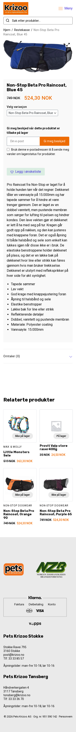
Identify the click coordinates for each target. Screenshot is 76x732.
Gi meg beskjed (54, 141)
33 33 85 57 (16, 658)
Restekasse (22, 30)
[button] (26, 171)
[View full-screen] (68, 44)
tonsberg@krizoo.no (16, 695)
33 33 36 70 (16, 699)
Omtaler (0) (11, 356)
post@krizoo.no (13, 654)
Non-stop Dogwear (17, 505)
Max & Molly (12, 446)
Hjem (6, 30)
